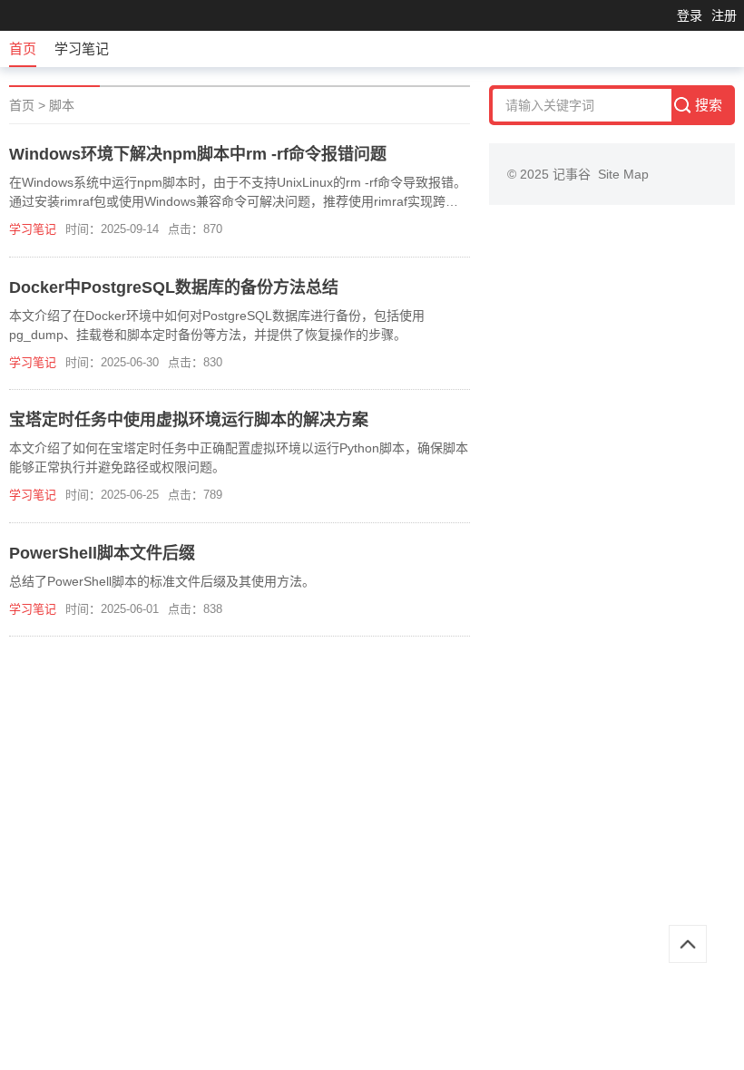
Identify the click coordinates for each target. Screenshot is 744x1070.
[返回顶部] (688, 944)
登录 (689, 15)
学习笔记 (81, 48)
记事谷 (575, 174)
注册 (724, 15)
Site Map (623, 174)
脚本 (61, 105)
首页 (22, 48)
